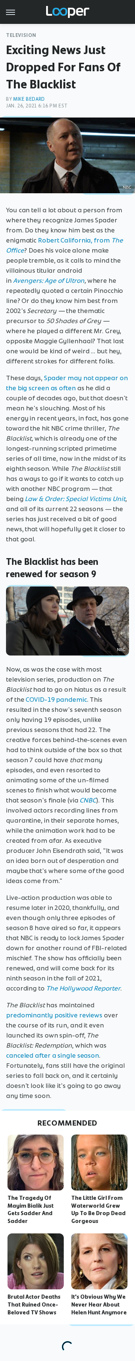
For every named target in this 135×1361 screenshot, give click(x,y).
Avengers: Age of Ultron (48, 280)
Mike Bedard (29, 99)
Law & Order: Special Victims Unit (75, 498)
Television (21, 35)
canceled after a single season (52, 1055)
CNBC (88, 800)
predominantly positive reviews (54, 1015)
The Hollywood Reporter (83, 988)
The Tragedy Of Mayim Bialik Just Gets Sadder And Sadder (31, 1209)
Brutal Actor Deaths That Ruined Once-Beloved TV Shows (34, 1304)
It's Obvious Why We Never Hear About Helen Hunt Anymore (99, 1304)
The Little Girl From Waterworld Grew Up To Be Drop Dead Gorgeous (98, 1209)
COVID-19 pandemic (56, 699)
